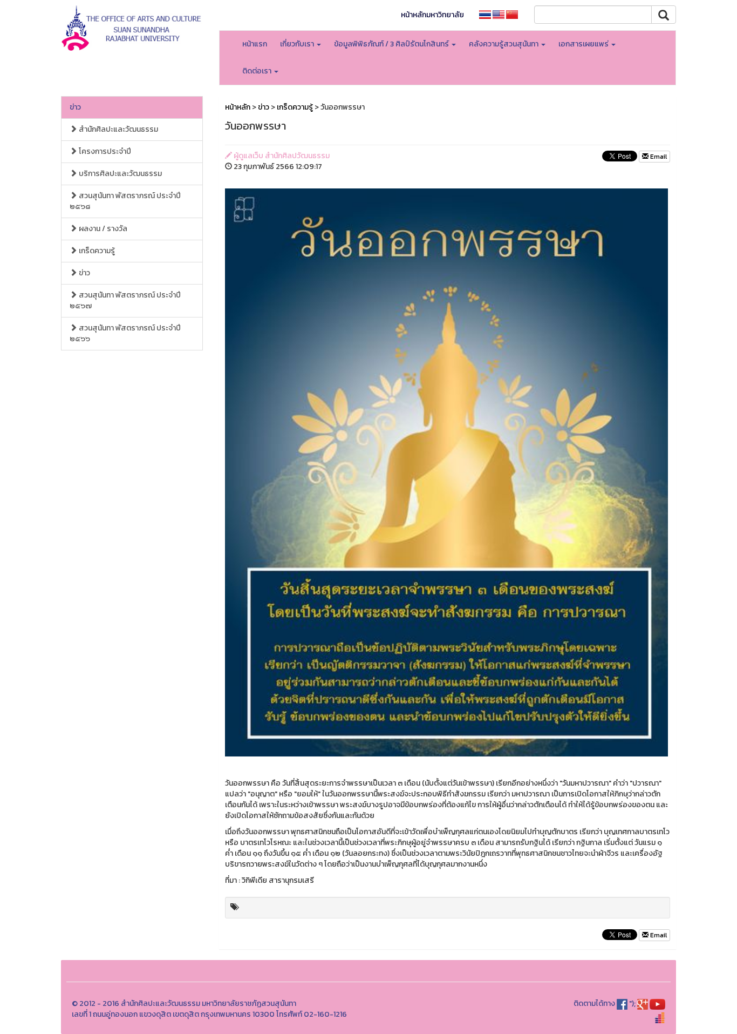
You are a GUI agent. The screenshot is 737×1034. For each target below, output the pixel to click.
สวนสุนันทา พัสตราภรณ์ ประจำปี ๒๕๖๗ (125, 300)
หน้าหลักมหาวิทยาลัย (432, 15)
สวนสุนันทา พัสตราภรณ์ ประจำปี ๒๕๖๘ (125, 201)
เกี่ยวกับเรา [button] (298, 44)
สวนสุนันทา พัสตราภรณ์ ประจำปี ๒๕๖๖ (125, 333)
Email (658, 156)
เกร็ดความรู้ (96, 250)
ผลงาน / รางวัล (102, 228)
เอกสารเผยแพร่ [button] (584, 44)
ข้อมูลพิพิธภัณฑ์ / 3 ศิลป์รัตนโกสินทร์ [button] (392, 44)
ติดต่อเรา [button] (257, 71)
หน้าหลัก (237, 107)
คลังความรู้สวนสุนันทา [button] (504, 44)
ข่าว (75, 107)
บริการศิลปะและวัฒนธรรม (119, 173)
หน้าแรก (254, 44)
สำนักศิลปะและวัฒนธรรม (117, 129)
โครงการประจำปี (104, 151)
